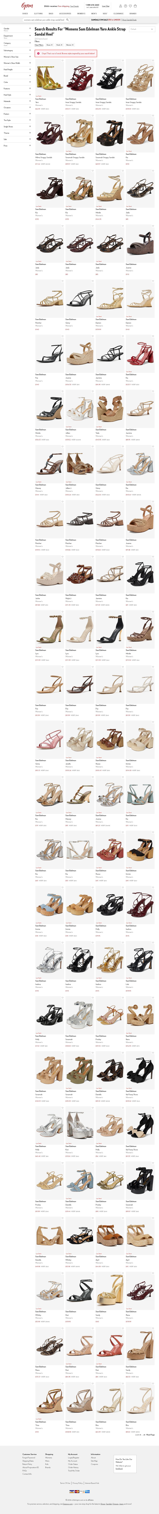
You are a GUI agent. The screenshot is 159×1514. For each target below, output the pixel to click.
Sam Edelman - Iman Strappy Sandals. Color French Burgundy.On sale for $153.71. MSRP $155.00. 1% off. (80, 84)
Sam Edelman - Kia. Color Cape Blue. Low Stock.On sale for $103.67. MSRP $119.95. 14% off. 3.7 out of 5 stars (140, 470)
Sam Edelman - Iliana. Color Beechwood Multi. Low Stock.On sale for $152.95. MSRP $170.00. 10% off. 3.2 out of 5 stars (140, 1022)
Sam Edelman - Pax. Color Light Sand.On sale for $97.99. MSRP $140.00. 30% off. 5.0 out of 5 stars (110, 691)
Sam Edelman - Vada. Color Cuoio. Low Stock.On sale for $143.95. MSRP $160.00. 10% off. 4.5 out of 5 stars (110, 415)
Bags (51, 13)
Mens (47, 1461)
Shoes (25, 13)
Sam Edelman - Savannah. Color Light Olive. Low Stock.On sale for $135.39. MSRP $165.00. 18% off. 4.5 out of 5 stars (80, 1077)
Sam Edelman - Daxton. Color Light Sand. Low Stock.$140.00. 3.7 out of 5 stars (140, 305)
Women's (81, 13)
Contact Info (27, 1474)
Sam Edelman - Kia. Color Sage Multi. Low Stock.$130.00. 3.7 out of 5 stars (80, 195)
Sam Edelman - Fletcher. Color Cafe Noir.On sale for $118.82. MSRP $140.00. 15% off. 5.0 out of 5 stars (80, 525)
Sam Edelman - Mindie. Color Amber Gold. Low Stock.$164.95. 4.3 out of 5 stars (110, 195)
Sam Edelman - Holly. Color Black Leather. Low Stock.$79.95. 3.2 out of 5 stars (110, 911)
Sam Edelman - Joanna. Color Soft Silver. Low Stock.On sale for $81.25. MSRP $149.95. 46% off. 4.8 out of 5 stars (110, 801)
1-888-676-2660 (92, 5)
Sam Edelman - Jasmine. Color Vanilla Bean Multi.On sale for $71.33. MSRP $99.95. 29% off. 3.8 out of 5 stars (110, 581)
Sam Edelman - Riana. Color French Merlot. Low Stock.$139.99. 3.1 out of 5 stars (140, 1297)
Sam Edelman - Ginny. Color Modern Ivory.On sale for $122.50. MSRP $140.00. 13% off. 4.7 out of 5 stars (110, 470)
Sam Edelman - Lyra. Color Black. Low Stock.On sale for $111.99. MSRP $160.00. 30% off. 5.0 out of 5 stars (110, 636)
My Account (120, 6)
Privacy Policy (78, 1483)
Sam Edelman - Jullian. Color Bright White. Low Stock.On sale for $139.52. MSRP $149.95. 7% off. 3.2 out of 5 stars (80, 415)
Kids (46, 1464)
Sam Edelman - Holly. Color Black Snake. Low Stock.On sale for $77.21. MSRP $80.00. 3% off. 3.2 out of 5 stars (49, 1022)
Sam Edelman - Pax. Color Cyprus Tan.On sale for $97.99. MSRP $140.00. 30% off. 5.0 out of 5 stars (49, 691)
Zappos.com (68, 1504)
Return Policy (27, 1464)
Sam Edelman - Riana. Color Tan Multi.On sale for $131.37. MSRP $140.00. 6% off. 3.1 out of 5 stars (49, 1352)
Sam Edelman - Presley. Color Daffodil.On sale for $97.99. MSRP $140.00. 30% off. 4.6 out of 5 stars (49, 1187)
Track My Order (74, 1471)
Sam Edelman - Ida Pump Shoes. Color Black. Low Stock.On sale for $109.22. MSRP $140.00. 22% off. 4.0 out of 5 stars (140, 1077)
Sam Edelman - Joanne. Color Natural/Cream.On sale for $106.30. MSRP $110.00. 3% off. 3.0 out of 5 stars (80, 360)
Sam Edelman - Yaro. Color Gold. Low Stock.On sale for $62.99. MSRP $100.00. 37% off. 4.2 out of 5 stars (49, 84)
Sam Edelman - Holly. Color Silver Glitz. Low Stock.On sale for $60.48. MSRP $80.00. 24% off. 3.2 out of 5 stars (49, 1132)
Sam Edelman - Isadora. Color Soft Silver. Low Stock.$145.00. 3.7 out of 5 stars (49, 966)
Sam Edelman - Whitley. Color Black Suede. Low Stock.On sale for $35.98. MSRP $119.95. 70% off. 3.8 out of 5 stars (80, 1242)
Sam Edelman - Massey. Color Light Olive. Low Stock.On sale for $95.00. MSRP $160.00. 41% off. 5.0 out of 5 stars (80, 801)
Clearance (118, 13)
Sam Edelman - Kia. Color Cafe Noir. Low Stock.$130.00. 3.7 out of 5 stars (49, 195)
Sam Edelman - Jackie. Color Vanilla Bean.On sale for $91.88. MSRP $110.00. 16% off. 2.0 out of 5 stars (49, 581)
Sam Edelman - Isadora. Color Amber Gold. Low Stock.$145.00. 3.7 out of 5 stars (110, 966)
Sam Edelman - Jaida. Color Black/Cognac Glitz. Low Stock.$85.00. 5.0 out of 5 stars (49, 250)
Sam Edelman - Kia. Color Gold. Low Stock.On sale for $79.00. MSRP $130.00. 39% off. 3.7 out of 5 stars (49, 801)
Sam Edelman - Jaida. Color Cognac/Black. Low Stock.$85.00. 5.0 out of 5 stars (110, 250)
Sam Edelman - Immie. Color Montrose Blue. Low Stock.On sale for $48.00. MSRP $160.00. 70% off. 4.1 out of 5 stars (49, 911)
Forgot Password (28, 1458)
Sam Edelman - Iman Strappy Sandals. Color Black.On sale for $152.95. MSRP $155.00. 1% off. (110, 84)
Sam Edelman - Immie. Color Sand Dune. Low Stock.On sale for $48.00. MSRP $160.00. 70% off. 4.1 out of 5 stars (80, 911)
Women (68, 45)
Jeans (121, 1504)
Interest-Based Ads (92, 1483)
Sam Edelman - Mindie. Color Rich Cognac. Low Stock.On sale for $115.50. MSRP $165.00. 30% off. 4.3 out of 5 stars (140, 636)
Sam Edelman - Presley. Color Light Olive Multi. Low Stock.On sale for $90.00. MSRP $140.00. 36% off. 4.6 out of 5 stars (110, 1187)
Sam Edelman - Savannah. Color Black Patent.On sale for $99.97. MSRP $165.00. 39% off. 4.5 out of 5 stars (140, 1187)
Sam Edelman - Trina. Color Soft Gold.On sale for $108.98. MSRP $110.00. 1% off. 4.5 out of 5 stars (80, 1407)
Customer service (125, 6)
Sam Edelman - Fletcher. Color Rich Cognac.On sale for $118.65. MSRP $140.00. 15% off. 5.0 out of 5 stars (110, 525)
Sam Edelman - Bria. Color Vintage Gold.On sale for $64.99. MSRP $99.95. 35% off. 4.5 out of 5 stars (110, 1407)
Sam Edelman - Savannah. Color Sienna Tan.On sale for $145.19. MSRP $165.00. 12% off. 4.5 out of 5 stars (49, 1077)
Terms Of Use (65, 1483)
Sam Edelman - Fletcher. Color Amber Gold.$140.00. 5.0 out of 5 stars (49, 305)
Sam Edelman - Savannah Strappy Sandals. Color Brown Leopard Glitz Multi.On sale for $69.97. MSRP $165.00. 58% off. (110, 140)
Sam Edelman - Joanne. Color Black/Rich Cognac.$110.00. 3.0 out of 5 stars (140, 250)
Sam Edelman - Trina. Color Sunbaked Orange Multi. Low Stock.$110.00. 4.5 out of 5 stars (49, 1407)
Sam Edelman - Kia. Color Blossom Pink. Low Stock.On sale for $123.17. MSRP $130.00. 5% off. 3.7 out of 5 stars (140, 360)
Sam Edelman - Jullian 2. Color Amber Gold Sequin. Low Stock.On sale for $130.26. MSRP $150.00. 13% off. (80, 470)
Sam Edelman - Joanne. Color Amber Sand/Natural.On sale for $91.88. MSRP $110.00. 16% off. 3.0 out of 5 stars (140, 525)
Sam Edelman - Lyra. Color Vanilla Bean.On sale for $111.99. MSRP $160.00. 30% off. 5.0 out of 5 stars (80, 636)
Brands (133, 13)
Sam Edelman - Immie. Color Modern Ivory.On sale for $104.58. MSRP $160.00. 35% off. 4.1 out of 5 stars (140, 746)
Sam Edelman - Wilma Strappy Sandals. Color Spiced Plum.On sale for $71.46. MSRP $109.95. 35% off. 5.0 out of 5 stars (49, 140)
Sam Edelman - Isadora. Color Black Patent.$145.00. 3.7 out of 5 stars (80, 966)
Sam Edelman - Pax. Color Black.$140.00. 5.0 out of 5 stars (49, 360)
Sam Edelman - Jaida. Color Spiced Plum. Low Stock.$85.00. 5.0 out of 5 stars (80, 250)
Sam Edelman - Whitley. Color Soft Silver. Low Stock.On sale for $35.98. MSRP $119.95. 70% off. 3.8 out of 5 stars (49, 1297)
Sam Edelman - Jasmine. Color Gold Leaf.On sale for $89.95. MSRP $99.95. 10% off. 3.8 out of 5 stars (140, 415)
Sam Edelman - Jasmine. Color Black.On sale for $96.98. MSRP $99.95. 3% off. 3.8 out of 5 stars (110, 360)
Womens (48, 1458)
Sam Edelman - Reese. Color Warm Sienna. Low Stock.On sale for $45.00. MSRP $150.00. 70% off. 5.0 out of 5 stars (110, 856)
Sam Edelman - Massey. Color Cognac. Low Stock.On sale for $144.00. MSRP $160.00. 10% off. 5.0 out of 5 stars (49, 470)
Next (150, 1435)
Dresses (115, 1504)
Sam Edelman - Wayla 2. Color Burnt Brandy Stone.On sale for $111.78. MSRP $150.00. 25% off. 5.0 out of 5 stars (80, 581)
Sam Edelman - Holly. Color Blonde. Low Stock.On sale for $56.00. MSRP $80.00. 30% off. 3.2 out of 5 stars (110, 1132)
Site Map (94, 1461)
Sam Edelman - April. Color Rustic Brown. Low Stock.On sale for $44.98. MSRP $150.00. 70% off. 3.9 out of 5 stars (110, 1242)
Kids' (105, 13)
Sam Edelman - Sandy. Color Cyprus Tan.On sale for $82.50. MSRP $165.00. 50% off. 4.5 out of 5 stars (140, 1352)
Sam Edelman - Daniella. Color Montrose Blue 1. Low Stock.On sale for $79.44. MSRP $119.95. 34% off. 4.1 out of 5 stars (80, 1187)
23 (144, 1435)
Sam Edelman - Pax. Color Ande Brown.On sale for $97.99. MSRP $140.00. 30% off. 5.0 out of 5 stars (80, 691)
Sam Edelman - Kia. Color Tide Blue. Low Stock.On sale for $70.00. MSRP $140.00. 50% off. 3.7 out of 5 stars (140, 801)
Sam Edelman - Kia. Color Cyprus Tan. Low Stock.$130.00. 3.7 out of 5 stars (140, 140)
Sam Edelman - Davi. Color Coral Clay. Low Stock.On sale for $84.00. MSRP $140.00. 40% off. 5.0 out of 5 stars (110, 1352)
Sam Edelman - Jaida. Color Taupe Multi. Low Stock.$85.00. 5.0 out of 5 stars (140, 195)
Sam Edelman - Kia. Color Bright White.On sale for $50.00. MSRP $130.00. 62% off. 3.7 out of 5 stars (80, 856)
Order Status (73, 1464)
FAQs (24, 1471)
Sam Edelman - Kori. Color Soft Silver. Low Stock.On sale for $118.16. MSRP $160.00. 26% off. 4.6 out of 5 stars (80, 1132)
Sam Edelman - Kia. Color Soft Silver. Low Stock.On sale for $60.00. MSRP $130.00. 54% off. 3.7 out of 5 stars (49, 856)
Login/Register (73, 1458)
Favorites (130, 6)
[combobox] (46, 20)
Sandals (109, 1504)
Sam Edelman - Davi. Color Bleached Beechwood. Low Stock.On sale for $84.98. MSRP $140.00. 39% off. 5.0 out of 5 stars (80, 1352)
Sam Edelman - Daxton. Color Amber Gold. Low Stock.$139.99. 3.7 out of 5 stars (110, 305)
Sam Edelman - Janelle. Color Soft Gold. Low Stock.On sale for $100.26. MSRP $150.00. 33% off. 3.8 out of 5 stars (80, 746)
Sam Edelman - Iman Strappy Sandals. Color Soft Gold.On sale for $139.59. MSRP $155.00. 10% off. (140, 84)
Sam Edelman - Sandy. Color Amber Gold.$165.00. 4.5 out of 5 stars (110, 1297)
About (93, 1458)
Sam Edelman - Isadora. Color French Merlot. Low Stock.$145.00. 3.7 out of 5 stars (140, 911)
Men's (94, 13)
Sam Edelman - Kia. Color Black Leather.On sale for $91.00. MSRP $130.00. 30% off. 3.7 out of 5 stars (140, 581)
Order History (73, 1467)
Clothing (38, 13)
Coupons (94, 1464)
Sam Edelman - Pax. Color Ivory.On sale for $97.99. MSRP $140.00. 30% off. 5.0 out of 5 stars (140, 691)
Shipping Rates (28, 1461)
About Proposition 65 (30, 1467)
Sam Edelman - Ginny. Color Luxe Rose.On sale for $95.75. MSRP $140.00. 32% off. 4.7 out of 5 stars (49, 746)
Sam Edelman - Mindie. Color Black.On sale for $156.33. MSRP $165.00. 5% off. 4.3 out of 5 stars (49, 415)
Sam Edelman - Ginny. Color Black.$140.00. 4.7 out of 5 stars (80, 305)
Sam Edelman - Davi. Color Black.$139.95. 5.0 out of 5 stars (80, 1297)
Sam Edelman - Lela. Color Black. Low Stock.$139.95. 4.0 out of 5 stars (140, 966)
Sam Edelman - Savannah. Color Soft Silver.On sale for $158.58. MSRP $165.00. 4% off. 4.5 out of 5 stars (80, 1022)
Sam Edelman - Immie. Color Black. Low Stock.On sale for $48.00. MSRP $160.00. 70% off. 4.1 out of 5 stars (140, 856)
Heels (58, 45)
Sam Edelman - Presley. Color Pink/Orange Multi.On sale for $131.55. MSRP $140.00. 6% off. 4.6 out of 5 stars (110, 1022)
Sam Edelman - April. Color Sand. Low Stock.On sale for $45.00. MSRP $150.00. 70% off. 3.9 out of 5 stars (140, 1242)
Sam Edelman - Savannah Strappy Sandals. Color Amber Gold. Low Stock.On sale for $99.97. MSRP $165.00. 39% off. (80, 140)
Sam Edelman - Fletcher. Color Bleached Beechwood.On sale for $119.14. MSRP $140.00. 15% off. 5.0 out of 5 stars (49, 525)
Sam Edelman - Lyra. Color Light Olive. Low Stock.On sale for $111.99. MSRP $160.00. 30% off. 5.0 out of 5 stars (49, 636)
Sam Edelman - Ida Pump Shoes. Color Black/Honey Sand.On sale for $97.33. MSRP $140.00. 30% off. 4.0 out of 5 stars (140, 1132)
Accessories (65, 13)
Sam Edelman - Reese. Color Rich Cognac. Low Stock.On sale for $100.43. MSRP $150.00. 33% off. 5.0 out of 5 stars (110, 746)
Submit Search (67, 19)
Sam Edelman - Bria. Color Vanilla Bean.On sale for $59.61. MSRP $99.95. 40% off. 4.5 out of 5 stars (140, 1407)
